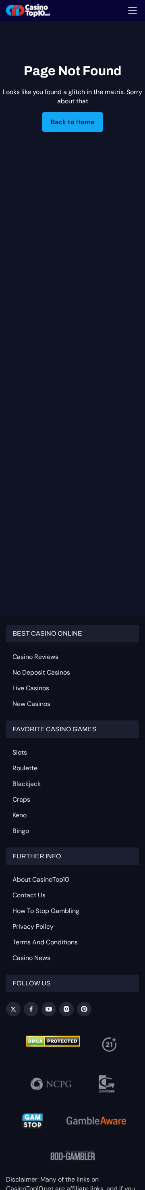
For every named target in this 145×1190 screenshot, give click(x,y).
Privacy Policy (33, 926)
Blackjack (26, 784)
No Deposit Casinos (41, 672)
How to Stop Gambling (45, 911)
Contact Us (29, 895)
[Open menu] (132, 10)
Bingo (20, 831)
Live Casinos (30, 688)
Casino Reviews (35, 656)
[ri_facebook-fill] (31, 1009)
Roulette (24, 768)
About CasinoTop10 (40, 879)
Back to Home (72, 122)
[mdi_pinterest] (84, 1009)
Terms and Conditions (45, 942)
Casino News (31, 958)
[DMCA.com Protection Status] (53, 1041)
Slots (19, 752)
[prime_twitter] (13, 1009)
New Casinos (31, 704)
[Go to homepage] (28, 10)
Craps (21, 799)
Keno (19, 815)
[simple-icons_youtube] (48, 1009)
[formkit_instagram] (66, 1009)
